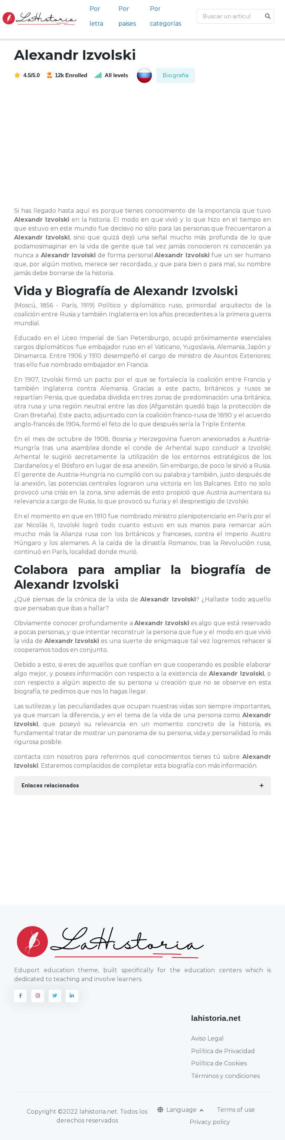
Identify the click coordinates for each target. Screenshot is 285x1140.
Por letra (96, 16)
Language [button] (182, 1109)
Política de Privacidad (223, 1051)
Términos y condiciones (225, 1075)
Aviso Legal (207, 1038)
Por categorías (165, 16)
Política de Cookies (219, 1063)
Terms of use (236, 1109)
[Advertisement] (147, 145)
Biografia (176, 75)
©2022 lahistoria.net (87, 1111)
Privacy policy (210, 1122)
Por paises (127, 16)
